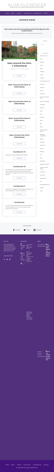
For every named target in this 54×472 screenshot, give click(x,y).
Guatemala (42, 104)
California (42, 71)
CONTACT (46, 13)
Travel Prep (42, 175)
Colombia (42, 78)
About (13, 13)
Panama (42, 148)
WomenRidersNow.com (45, 184)
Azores (41, 65)
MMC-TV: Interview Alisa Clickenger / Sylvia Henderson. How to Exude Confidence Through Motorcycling (29, 256)
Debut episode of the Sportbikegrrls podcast (29, 246)
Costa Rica (42, 84)
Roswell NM (42, 161)
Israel (41, 120)
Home (7, 13)
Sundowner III (19, 166)
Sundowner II (19, 186)
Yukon (41, 191)
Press (41, 158)
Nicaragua (42, 142)
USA (41, 181)
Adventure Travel (43, 55)
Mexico (41, 126)
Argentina (42, 62)
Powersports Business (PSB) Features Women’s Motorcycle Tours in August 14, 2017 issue (29, 315)
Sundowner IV (19, 152)
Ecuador (42, 90)
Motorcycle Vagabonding (43, 135)
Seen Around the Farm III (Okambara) (19, 102)
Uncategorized (43, 178)
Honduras (42, 107)
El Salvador (42, 93)
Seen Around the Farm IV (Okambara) (19, 86)
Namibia (27, 68)
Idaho (41, 111)
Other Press (42, 145)
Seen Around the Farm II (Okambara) (19, 119)
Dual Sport (42, 87)
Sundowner (19, 202)
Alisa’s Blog (27, 13)
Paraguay (42, 151)
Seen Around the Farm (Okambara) (19, 136)
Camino (41, 74)
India (41, 114)
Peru (41, 154)
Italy (41, 123)
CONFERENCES (37, 13)
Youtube (42, 187)
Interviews (42, 117)
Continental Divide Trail (45, 81)
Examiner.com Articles (44, 101)
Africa (22, 68)
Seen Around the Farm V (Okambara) (19, 64)
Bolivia (41, 68)
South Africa (42, 172)
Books (19, 13)
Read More (19, 75)
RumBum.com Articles (44, 164)
